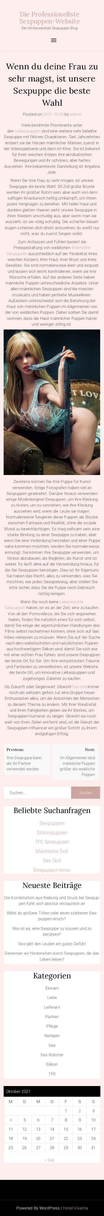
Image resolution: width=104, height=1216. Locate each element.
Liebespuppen (28, 131)
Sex (52, 1045)
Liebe (52, 997)
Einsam (52, 988)
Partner (52, 1016)
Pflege (52, 1026)
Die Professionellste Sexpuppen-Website (49, 17)
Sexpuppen (52, 823)
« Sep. (50, 1160)
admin (75, 114)
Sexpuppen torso (52, 870)
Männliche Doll (52, 851)
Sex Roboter (51, 1054)
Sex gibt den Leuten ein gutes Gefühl (52, 943)
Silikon (52, 1064)
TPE (52, 1073)
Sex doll (79, 686)
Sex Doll (52, 860)
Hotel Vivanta (75, 1208)
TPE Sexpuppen (52, 842)
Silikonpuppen (52, 833)
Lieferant (52, 1007)
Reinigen (52, 1035)
